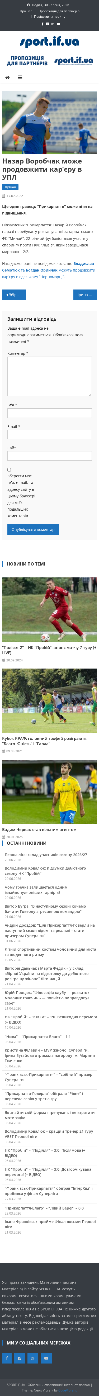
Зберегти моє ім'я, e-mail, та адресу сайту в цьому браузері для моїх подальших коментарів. (21, 495)
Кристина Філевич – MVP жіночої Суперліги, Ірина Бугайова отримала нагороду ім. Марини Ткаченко (50, 1055)
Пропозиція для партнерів (59, 11)
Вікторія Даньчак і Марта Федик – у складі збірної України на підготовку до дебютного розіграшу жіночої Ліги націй (47, 973)
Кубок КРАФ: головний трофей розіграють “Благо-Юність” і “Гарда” (44, 741)
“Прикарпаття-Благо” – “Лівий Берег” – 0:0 (44, 1208)
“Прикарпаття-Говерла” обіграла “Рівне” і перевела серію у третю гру (44, 1096)
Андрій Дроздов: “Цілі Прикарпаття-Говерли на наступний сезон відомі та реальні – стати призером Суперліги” (50, 930)
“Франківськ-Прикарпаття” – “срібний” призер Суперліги (48, 1077)
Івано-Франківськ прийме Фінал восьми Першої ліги (50, 1224)
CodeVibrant (67, 1390)
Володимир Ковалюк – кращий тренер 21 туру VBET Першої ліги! (49, 1134)
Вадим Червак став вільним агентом (39, 829)
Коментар (18, 353)
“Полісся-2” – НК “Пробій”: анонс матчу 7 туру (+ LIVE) (49, 650)
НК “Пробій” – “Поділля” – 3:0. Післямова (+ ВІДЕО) (45, 1153)
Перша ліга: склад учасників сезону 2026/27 (46, 854)
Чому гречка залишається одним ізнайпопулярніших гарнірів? (36, 890)
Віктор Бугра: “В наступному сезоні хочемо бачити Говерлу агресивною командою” (45, 909)
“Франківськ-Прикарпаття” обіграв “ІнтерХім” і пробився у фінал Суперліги (49, 1191)
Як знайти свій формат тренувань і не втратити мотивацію (50, 1115)
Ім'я (12, 404)
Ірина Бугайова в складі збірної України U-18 (87, 294)
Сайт (11, 447)
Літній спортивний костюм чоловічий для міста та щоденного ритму (50, 952)
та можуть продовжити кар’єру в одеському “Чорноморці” (48, 270)
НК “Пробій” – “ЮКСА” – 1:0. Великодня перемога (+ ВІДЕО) (51, 1019)
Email (13, 426)
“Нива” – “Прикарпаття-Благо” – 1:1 (38, 1036)
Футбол (10, 187)
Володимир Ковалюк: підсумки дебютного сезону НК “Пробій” (45, 871)
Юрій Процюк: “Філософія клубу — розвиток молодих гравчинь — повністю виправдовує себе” (47, 998)
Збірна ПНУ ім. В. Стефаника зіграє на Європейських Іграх (17, 294)
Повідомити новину (49, 16)
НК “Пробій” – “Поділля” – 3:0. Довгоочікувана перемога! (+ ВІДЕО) (48, 1172)
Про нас (26, 11)
